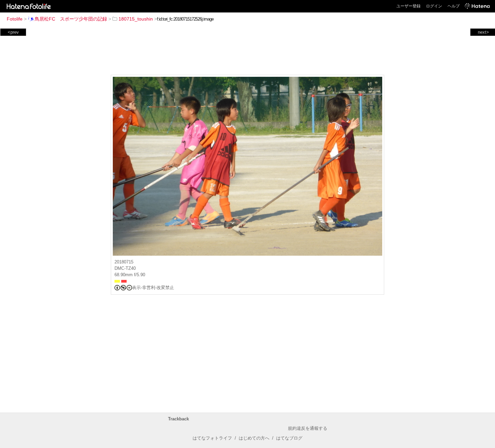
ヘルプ (454, 6)
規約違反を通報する (307, 428)
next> (483, 32)
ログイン (434, 6)
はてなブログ (289, 438)
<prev (13, 32)
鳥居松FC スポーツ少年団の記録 (71, 19)
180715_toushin (136, 19)
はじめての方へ (254, 438)
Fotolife (15, 19)
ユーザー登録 (408, 6)
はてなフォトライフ (212, 438)
